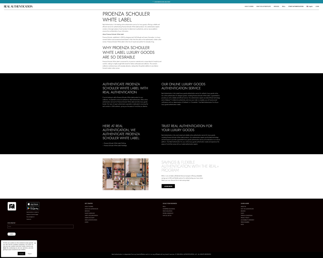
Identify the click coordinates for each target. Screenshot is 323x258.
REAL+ (163, 176)
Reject (30, 253)
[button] (35, 242)
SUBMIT (11, 234)
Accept (21, 253)
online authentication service (129, 24)
